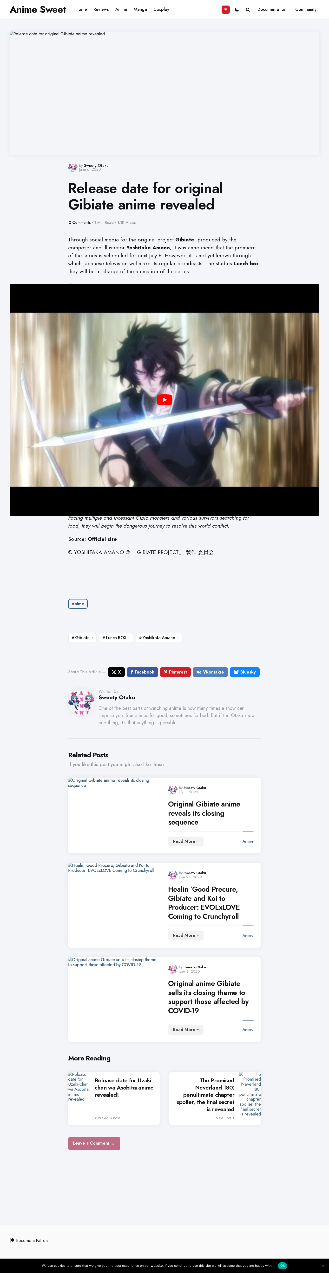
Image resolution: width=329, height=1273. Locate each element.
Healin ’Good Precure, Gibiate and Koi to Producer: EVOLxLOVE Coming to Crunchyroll (204, 903)
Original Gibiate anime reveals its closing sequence (204, 813)
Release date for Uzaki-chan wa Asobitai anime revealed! (124, 1087)
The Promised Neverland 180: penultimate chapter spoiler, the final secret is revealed (205, 1095)
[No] (323, 1265)
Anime (78, 604)
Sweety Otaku (96, 165)
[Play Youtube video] (164, 400)
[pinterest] (226, 10)
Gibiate (84, 638)
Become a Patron (32, 1240)
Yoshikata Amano (161, 638)
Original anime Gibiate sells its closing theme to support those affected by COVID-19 (208, 997)
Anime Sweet (38, 9)
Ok (282, 1265)
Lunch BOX (118, 638)
